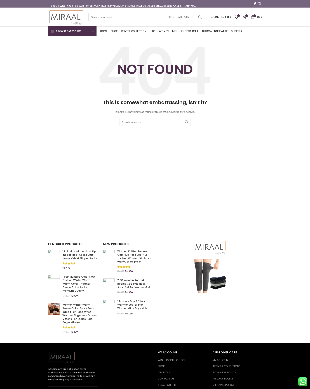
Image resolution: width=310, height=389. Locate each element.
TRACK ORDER (167, 384)
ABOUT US (164, 372)
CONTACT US (166, 378)
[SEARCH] (200, 17)
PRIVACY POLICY (223, 378)
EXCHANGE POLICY (224, 372)
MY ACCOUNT (221, 360)
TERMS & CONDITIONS (226, 366)
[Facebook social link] (255, 3)
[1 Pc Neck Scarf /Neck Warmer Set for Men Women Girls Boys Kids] (109, 307)
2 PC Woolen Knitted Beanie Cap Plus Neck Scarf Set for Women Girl (133, 283)
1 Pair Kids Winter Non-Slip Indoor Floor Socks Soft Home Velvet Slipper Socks (79, 255)
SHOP (161, 366)
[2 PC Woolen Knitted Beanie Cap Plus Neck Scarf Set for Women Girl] (109, 286)
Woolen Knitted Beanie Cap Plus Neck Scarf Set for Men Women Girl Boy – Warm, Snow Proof (134, 257)
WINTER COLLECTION (171, 360)
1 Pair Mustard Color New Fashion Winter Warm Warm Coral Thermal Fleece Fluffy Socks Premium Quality (78, 284)
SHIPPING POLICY (223, 384)
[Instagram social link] (259, 3)
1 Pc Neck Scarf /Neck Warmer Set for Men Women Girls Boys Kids (132, 305)
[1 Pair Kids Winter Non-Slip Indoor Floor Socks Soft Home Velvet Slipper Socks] (54, 260)
